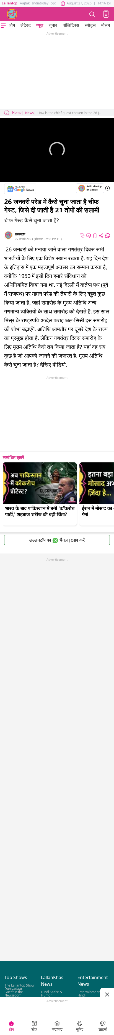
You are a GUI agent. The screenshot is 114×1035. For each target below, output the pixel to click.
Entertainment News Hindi (93, 994)
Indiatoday (40, 3)
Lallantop (9, 3)
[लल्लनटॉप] (12, 14)
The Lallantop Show (19, 985)
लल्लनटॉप (20, 234)
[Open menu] (3, 25)
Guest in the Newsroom (13, 994)
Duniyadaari (13, 989)
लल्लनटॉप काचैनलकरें (57, 540)
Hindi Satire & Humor (51, 994)
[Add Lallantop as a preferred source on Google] (90, 188)
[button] (106, 14)
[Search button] (92, 14)
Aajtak (25, 3)
